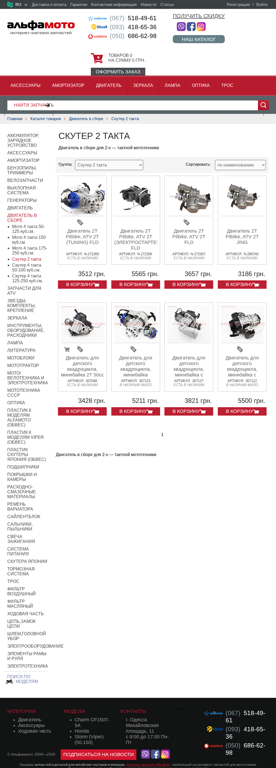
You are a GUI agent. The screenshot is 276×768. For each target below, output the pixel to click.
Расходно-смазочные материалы (21, 492)
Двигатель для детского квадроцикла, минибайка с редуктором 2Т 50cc (189, 372)
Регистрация (238, 4)
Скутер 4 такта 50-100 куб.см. (26, 267)
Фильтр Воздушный (21, 591)
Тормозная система (21, 571)
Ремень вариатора (20, 506)
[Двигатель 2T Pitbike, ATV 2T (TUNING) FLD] (83, 214)
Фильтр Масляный (20, 604)
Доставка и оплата (49, 4)
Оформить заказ (118, 71)
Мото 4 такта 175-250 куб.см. (29, 250)
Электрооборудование (35, 646)
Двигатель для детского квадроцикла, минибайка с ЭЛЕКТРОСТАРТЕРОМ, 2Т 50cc (247, 372)
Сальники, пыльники (20, 526)
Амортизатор (68, 85)
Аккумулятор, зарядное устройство (23, 140)
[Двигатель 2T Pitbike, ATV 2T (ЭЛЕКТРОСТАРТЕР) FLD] (136, 214)
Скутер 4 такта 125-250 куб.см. (27, 278)
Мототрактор (23, 365)
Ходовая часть (25, 613)
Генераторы (22, 200)
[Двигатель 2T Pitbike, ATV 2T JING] (243, 214)
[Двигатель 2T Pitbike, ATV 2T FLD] (189, 214)
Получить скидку (199, 16)
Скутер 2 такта (125, 118)
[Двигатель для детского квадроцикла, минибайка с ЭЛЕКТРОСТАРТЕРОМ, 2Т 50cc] (243, 341)
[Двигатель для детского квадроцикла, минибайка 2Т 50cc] (83, 341)
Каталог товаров (45, 118)
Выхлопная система (21, 190)
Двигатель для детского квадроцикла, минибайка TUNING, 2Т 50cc (135, 369)
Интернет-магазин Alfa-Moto (148, 765)
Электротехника (27, 666)
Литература (21, 350)
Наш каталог (199, 39)
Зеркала (143, 85)
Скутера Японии (27, 561)
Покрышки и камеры (22, 477)
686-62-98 (133, 35)
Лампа (172, 85)
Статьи (167, 4)
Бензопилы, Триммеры (22, 170)
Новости (148, 4)
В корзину (79, 284)
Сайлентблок (23, 516)
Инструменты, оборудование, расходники (25, 330)
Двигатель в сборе (86, 118)
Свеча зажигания (21, 539)
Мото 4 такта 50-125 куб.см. (28, 229)
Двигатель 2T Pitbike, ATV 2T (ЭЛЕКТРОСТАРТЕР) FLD (137, 239)
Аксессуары (25, 85)
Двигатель (109, 85)
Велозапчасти (25, 180)
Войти (261, 4)
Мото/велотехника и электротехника (27, 378)
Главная (14, 118)
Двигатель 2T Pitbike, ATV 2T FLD (188, 236)
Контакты (133, 711)
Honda (82, 731)
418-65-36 (133, 26)
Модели (74, 711)
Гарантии (78, 4)
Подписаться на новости (98, 754)
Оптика (201, 85)
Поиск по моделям (22, 679)
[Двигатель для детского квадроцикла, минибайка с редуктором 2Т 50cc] (189, 341)
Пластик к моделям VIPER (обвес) (25, 437)
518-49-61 (133, 18)
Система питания (18, 551)
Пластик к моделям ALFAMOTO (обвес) (19, 417)
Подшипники (23, 467)
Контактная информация (114, 4)
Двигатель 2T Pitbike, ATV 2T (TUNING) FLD (82, 236)
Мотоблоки (20, 358)
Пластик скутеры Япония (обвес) (26, 454)
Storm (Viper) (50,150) (89, 739)
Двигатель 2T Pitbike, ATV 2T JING (242, 236)
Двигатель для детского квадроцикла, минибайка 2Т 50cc (82, 366)
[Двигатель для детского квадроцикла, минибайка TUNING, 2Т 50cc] (136, 341)
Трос (227, 85)
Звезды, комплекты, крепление (21, 305)
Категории (21, 711)
